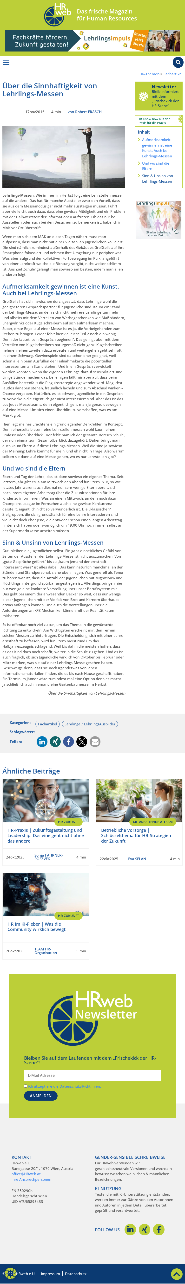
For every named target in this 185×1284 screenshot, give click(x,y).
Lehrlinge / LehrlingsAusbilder (90, 724)
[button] (42, 741)
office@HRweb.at (26, 1173)
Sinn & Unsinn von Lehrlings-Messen (157, 178)
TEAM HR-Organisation (45, 951)
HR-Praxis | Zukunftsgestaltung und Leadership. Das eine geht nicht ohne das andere (45, 835)
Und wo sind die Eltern (155, 166)
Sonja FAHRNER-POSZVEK (48, 857)
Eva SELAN (137, 858)
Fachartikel (173, 74)
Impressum (50, 1273)
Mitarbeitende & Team (153, 821)
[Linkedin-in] (130, 1229)
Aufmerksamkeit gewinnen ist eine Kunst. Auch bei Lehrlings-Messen (157, 147)
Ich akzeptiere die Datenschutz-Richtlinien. (64, 1086)
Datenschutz (75, 1273)
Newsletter (164, 87)
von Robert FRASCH (85, 111)
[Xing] (144, 1229)
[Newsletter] (143, 96)
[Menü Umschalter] (6, 62)
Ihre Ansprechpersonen (31, 1179)
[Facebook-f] (159, 1229)
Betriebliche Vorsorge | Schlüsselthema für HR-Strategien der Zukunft (136, 835)
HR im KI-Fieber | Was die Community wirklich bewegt (36, 926)
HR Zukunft (68, 821)
